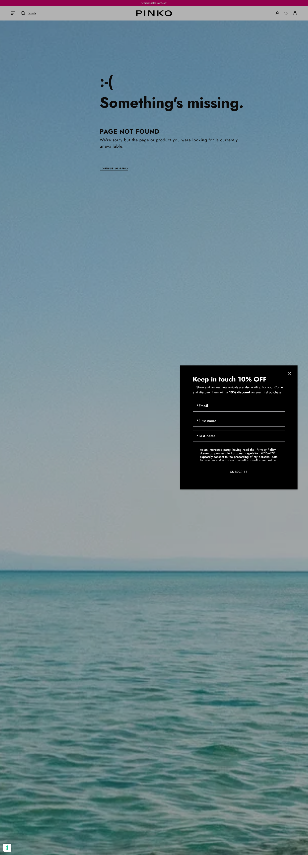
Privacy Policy (266, 450)
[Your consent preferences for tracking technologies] (7, 848)
